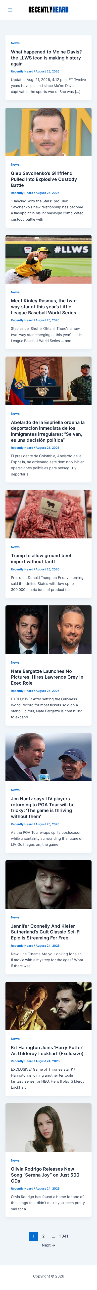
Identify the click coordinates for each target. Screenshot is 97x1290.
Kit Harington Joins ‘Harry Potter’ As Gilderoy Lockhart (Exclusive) (47, 1050)
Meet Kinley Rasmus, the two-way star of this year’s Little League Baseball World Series (44, 306)
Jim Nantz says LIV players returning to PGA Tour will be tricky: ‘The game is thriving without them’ (43, 807)
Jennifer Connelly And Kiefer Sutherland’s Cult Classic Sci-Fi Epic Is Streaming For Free (46, 931)
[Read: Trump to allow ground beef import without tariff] (48, 514)
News (15, 43)
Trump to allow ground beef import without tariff (41, 558)
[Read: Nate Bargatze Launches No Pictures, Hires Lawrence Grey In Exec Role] (48, 629)
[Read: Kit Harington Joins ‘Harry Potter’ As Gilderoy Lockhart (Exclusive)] (48, 1005)
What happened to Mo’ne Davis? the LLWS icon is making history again (46, 57)
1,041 (63, 1236)
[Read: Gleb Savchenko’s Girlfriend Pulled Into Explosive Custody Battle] (48, 131)
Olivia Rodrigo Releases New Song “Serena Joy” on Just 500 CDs (45, 1174)
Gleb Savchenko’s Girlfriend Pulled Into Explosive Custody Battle (44, 179)
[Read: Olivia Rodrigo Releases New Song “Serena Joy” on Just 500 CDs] (48, 1127)
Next (48, 1245)
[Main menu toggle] (10, 10)
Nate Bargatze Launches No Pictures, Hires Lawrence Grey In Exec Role (47, 677)
